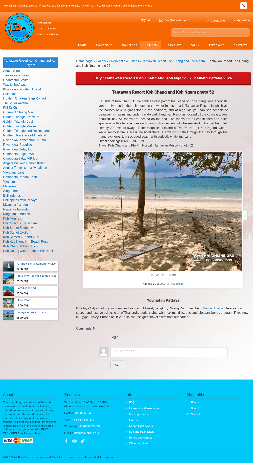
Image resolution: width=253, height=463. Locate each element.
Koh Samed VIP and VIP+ (21, 237)
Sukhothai (10, 94)
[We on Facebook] (66, 441)
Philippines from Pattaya (20, 200)
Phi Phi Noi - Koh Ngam (20, 223)
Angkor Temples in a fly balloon (25, 167)
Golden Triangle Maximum (21, 126)
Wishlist (195, 414)
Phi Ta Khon (11, 107)
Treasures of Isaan (16, 75)
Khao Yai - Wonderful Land (22, 89)
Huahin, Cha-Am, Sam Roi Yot (24, 98)
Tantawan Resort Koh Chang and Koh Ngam (173, 61)
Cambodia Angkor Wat (19, 154)
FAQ (132, 402)
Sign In (194, 402)
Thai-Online (177, 284)
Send (118, 365)
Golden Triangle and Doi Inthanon (27, 130)
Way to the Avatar (15, 84)
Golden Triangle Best (18, 121)
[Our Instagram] (91, 441)
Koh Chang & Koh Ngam (20, 246)
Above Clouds (13, 70)
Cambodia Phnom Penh (20, 177)
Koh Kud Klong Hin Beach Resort (26, 241)
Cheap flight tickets (141, 425)
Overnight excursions (124, 61)
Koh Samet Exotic (15, 232)
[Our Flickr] (99, 441)
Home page (84, 61)
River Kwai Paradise (17, 144)
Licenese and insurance (144, 408)
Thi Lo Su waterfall (16, 103)
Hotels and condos (140, 437)
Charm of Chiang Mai (18, 112)
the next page (213, 308)
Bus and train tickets (141, 431)
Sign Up (195, 408)
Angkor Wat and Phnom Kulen (24, 163)
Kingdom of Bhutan (16, 214)
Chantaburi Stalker (16, 80)
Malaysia (9, 186)
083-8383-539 (83, 412)
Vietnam (9, 181)
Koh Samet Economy (18, 227)
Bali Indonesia (13, 195)
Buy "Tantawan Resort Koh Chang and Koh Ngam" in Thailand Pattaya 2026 (163, 78)
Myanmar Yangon (15, 204)
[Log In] (113, 342)
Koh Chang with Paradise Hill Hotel (28, 251)
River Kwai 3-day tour (18, 149)
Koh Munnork (12, 218)
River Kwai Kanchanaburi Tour (24, 140)
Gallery (101, 61)
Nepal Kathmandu (16, 209)
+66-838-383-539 (83, 419)
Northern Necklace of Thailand (24, 135)
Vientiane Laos (13, 172)
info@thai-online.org (86, 432)
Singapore (10, 191)
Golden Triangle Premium (21, 117)
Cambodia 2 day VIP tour (20, 158)
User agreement (139, 414)
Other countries (138, 443)
